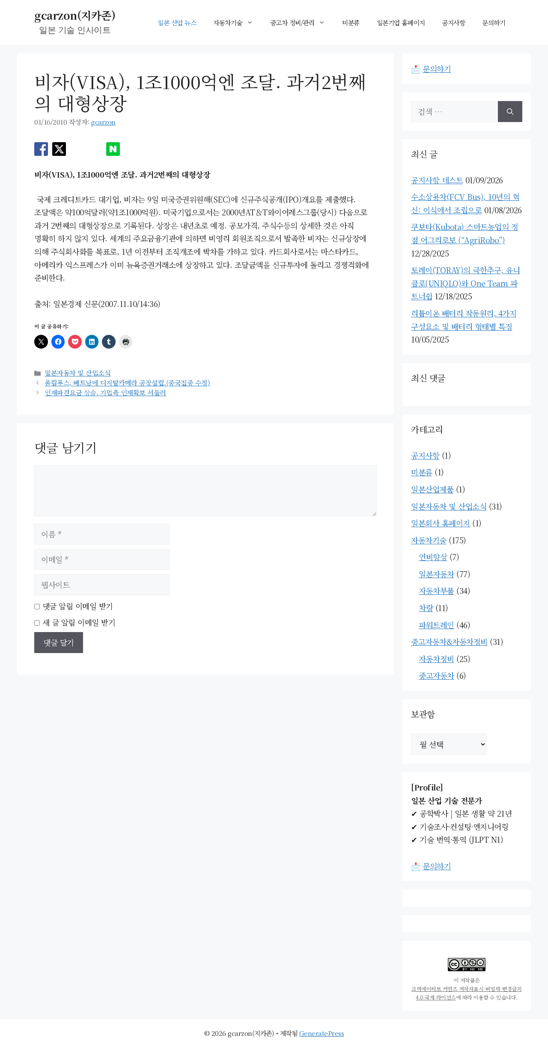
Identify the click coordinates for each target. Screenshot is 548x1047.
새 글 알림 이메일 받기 (79, 622)
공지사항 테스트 (437, 179)
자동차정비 (436, 658)
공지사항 (453, 22)
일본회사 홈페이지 (440, 522)
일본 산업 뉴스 (177, 22)
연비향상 (433, 556)
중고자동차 (436, 675)
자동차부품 (436, 590)
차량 (426, 607)
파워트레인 (436, 624)
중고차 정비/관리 (292, 22)
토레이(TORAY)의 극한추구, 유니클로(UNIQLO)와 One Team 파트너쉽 (465, 282)
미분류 (351, 22)
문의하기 (493, 22)
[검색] (510, 111)
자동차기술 (227, 22)
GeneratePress (321, 1033)
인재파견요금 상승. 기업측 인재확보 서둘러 (105, 392)
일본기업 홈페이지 (401, 22)
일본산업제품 (432, 489)
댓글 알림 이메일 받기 (77, 605)
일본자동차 (436, 573)
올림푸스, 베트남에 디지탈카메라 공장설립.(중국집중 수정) (127, 382)
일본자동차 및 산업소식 (77, 372)
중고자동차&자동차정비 (449, 641)
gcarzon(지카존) (74, 15)
